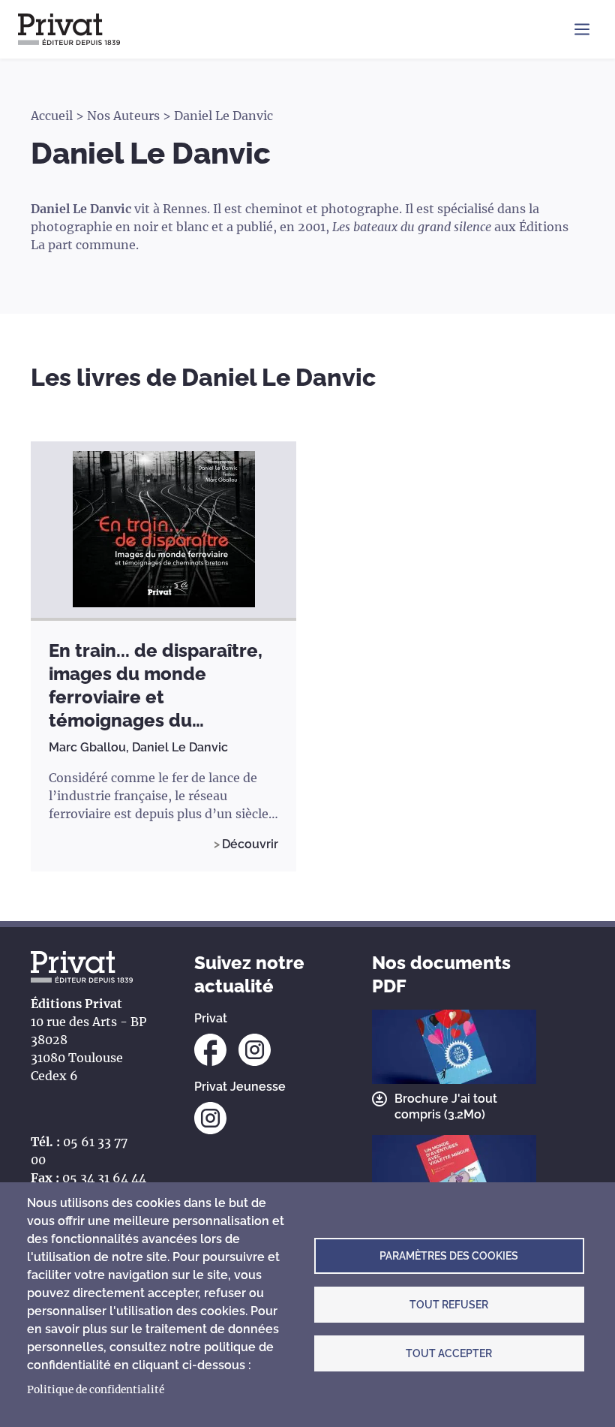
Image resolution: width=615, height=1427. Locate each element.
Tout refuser (449, 1305)
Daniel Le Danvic (180, 747)
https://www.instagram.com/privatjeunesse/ (210, 1118)
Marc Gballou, (90, 747)
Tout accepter (449, 1353)
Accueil (52, 115)
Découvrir (250, 844)
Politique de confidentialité (95, 1389)
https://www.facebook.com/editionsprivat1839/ (210, 1050)
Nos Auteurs (123, 115)
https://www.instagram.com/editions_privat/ (254, 1050)
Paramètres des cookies (449, 1256)
